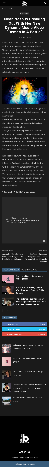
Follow (42, 329)
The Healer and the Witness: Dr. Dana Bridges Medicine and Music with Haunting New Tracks (30, 302)
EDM (10, 9)
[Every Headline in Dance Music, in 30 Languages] (8, 279)
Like (43, 324)
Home (4, 9)
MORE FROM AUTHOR (30, 270)
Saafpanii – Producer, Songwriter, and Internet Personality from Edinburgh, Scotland (36, 258)
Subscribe (41, 334)
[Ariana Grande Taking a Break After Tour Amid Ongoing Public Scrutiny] (8, 290)
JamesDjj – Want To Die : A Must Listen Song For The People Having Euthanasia (12, 256)
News (26, 13)
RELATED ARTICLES (11, 270)
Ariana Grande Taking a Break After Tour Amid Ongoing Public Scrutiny (29, 290)
